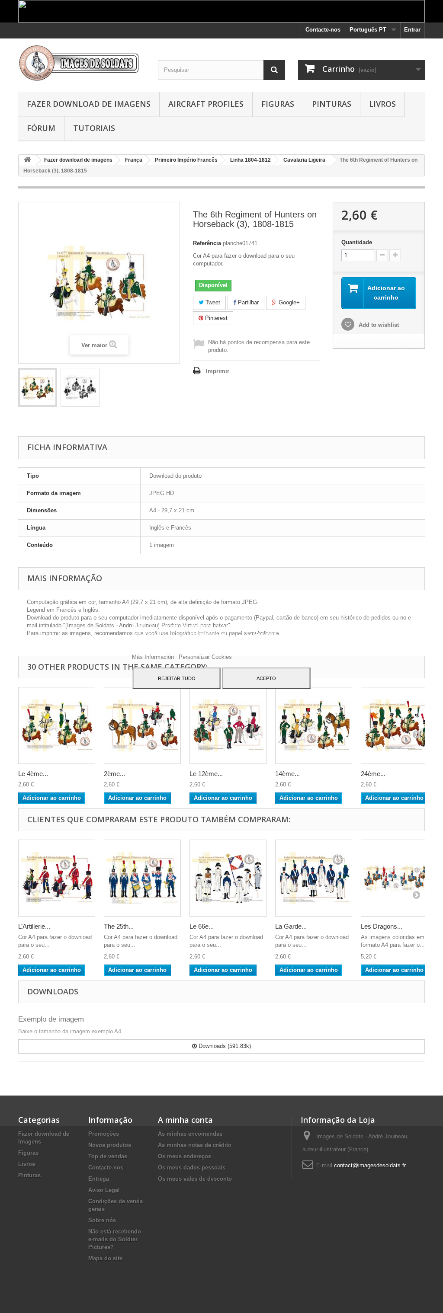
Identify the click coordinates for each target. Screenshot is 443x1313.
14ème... (287, 773)
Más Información (154, 657)
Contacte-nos (322, 29)
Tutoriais (94, 128)
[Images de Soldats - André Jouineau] (81, 63)
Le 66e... (201, 926)
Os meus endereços (184, 1156)
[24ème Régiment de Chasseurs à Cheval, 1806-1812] (399, 725)
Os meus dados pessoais (191, 1167)
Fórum (41, 128)
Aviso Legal (104, 1190)
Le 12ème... (206, 773)
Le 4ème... (33, 773)
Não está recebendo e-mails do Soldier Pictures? (114, 1239)
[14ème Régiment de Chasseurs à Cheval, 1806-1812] (313, 725)
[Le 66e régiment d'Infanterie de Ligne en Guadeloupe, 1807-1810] (227, 878)
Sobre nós (102, 1220)
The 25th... (119, 926)
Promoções (103, 1134)
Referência (207, 243)
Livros (382, 104)
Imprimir (217, 371)
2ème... (114, 773)
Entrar (412, 29)
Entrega (98, 1179)
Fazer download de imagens (89, 104)
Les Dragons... (381, 926)
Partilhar (247, 302)
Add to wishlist (378, 325)
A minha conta (185, 1120)
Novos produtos (109, 1145)
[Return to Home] (27, 160)
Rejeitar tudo (177, 678)
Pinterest (215, 318)
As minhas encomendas (190, 1134)
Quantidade (356, 242)
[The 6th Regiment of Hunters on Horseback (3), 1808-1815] (38, 387)
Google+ (288, 302)
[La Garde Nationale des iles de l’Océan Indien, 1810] (313, 878)
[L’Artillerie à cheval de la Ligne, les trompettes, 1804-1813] (56, 878)
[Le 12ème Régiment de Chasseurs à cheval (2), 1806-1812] (227, 725)
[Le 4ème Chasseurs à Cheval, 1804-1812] (56, 725)
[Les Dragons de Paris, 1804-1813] (399, 878)
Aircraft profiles (206, 104)
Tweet (212, 302)
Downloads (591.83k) (224, 1046)
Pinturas (331, 104)
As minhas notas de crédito (194, 1145)
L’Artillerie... (34, 926)
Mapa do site (105, 1258)
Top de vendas (107, 1156)
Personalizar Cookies (205, 657)
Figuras (277, 104)
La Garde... (291, 926)
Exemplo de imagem (51, 1019)
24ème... (373, 773)
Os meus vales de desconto (195, 1179)
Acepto (266, 678)
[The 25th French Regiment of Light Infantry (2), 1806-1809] (142, 878)
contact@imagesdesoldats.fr (370, 1165)
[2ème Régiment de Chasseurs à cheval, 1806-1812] (142, 725)
